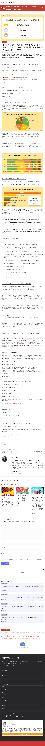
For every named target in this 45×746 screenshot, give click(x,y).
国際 (26, 6)
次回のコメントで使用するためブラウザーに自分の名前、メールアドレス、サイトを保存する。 (23, 559)
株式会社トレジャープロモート (8, 437)
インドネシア (11, 632)
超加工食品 (28, 638)
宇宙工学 (14, 636)
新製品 (36, 636)
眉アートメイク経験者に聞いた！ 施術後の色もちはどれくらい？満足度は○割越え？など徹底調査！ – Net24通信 (11, 451)
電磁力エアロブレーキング (34, 638)
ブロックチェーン (5, 689)
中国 (19, 634)
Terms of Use (5, 673)
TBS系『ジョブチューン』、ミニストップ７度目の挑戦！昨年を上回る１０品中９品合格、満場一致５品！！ (7, 501)
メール (3, 547)
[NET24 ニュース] (2, 8)
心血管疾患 (30, 636)
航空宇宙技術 (24, 638)
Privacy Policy (5, 670)
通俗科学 (34, 6)
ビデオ (19, 9)
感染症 (33, 636)
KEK (3, 632)
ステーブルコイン (34, 632)
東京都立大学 (3, 638)
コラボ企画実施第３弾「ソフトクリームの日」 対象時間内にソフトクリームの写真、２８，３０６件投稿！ (22, 499)
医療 (36, 634)
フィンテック (5, 634)
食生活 (39, 638)
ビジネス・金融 (9, 6)
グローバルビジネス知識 (11, 724)
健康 (22, 634)
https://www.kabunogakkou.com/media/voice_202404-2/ (15, 74)
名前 (2, 542)
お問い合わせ (4, 675)
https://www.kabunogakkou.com (31, 338)
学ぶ (11, 636)
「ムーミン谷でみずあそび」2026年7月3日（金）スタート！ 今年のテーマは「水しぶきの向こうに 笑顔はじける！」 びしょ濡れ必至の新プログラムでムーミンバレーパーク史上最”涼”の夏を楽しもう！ (37, 503)
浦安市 (6, 638)
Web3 (22, 6)
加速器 (29, 634)
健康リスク (25, 634)
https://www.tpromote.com (15, 403)
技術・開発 (16, 6)
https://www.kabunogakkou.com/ (10, 79)
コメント (3, 525)
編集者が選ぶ (4, 705)
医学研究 (34, 634)
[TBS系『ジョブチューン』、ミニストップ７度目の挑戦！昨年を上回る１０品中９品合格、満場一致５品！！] (7, 487)
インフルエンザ (15, 632)
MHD (5, 632)
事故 (21, 634)
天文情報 (7, 636)
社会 (29, 6)
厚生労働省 (39, 634)
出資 (27, 634)
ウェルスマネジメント (21, 632)
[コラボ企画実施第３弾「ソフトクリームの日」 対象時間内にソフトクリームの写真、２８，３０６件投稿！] (22, 487)
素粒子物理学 (15, 638)
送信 (13, 666)
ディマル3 (38, 632)
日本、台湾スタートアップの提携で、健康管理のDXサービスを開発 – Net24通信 (33, 450)
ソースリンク (5, 444)
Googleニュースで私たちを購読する (22, 647)
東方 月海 (9, 52)
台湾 (41, 634)
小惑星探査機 (25, 636)
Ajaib (1, 632)
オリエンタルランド (28, 632)
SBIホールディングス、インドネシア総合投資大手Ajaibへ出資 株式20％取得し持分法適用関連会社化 (22, 597)
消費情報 (14, 9)
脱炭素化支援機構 (19, 638)
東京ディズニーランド (40, 636)
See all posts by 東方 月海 (17, 473)
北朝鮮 (32, 634)
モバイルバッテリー (15, 634)
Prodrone (7, 632)
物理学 (8, 638)
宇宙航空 (18, 636)
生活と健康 (8, 9)
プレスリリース (9, 634)
